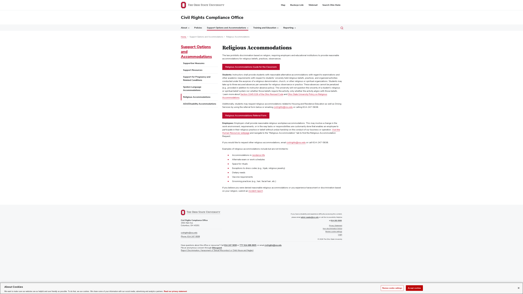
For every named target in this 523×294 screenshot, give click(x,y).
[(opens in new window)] (200, 212)
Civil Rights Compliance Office (212, 17)
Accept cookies (414, 288)
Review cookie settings (392, 288)
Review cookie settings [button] (333, 231)
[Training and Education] (277, 28)
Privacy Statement (335, 225)
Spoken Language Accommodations (192, 88)
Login (340, 234)
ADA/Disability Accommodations (199, 103)
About (184, 27)
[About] (188, 28)
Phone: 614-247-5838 (190, 236)
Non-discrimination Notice (332, 228)
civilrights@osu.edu (189, 232)
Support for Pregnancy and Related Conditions (196, 78)
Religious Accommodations (196, 97)
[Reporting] (295, 28)
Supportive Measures (193, 63)
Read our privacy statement (175, 291)
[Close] (519, 288)
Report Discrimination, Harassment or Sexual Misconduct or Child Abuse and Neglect (217, 250)
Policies (198, 27)
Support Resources (192, 70)
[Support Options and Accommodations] (247, 28)
